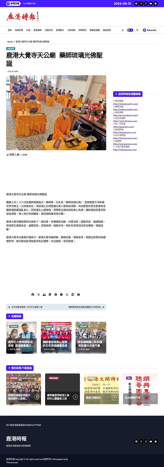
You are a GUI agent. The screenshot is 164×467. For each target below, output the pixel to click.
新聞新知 (82, 30)
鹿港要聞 (38, 30)
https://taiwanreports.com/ (125, 104)
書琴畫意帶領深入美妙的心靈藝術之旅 (58, 397)
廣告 (129, 378)
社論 (28, 30)
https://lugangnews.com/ (124, 132)
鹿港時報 (16, 438)
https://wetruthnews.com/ (125, 121)
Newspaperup (59, 459)
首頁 (10, 30)
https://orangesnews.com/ (125, 144)
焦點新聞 (19, 30)
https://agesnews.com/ (123, 126)
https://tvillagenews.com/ (125, 149)
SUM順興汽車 (132, 397)
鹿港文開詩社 (93, 397)
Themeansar (12, 462)
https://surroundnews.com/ (125, 115)
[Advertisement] (57, 174)
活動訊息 (49, 30)
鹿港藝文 (60, 30)
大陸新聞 (71, 30)
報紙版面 (107, 30)
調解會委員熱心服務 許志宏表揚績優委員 (56, 343)
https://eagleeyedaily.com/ (125, 109)
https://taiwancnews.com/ (125, 138)
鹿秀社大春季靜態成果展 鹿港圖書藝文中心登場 (21, 345)
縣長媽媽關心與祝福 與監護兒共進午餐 (90, 343)
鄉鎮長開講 (95, 30)
